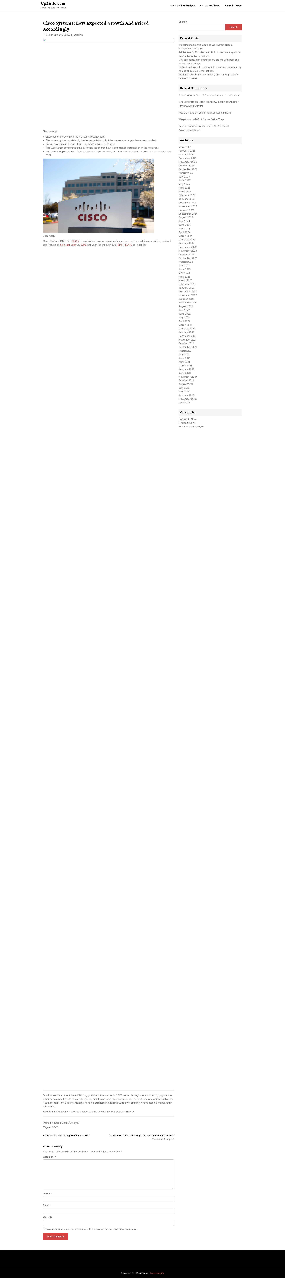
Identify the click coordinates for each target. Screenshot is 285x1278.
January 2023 (186, 287)
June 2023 (185, 269)
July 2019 (184, 387)
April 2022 (184, 321)
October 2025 (186, 165)
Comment (49, 1156)
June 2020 (185, 372)
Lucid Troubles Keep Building (215, 112)
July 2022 (184, 309)
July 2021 (184, 354)
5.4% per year (68, 244)
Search (183, 21)
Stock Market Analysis (182, 5)
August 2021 (186, 350)
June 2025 (185, 180)
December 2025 (188, 158)
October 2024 (186, 209)
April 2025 (184, 187)
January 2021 (186, 369)
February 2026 (187, 150)
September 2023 (188, 258)
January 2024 (187, 243)
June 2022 (185, 313)
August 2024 (186, 217)
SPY (120, 244)
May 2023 (184, 272)
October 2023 (186, 254)
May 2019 (184, 391)
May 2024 (184, 228)
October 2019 (186, 380)
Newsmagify (157, 1273)
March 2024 (186, 235)
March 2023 (185, 280)
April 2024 (184, 232)
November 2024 (188, 206)
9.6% (84, 244)
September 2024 (188, 213)
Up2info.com (53, 3)
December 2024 (188, 202)
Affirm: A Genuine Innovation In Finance (217, 95)
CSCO (75, 241)
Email (47, 1205)
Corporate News (210, 5)
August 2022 (186, 306)
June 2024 (185, 224)
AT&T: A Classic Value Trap (208, 119)
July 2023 (184, 265)
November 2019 (188, 376)
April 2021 (184, 361)
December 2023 (188, 247)
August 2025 (186, 172)
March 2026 (185, 147)
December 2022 (188, 291)
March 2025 (185, 191)
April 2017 (184, 402)
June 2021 (184, 358)
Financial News (233, 5)
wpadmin (78, 34)
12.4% (128, 244)
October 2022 (186, 298)
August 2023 (186, 261)
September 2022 (188, 302)
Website (48, 1217)
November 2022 (188, 295)
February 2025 (187, 195)
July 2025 (184, 176)
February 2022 (187, 328)
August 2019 (186, 384)
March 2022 (185, 324)
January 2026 (186, 154)
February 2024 (187, 239)
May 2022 (184, 317)
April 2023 (184, 276)
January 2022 (186, 332)
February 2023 (187, 284)
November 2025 (188, 161)
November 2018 (188, 398)
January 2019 (186, 395)
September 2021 (188, 347)
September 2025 (188, 169)
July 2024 (184, 221)
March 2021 (185, 365)
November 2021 (188, 339)
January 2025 (186, 198)
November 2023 (188, 250)
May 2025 (184, 184)
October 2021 (186, 343)
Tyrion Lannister (188, 125)
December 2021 (187, 335)
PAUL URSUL (186, 112)
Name (47, 1193)
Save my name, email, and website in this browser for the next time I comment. (91, 1228)
